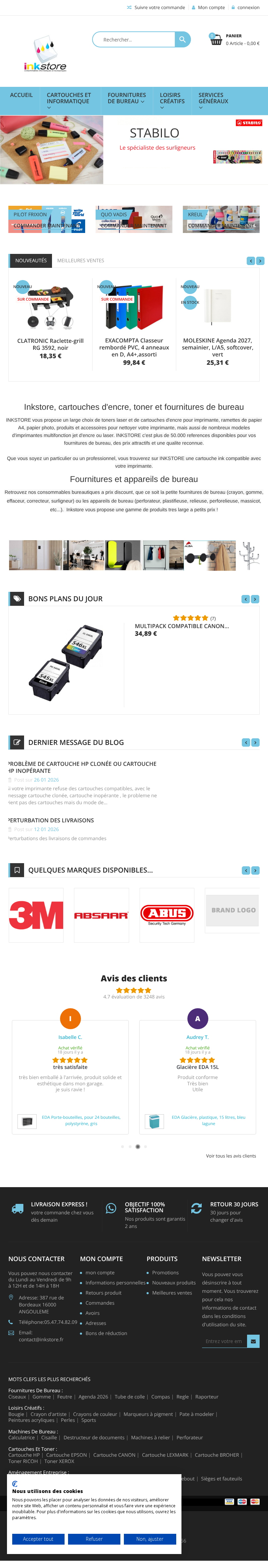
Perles (68, 1420)
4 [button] (145, 1146)
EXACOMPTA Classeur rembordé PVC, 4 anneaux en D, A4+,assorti (134, 347)
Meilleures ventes (80, 260)
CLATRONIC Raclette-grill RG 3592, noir (50, 344)
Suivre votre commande (159, 7)
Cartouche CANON (115, 1455)
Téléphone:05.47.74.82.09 (48, 1322)
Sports (88, 1420)
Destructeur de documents (94, 1437)
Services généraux (213, 98)
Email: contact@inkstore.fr (41, 1336)
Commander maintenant (47, 226)
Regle (183, 1397)
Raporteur (206, 1397)
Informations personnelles (115, 1283)
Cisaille (49, 1437)
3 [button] (137, 1146)
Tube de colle (130, 1397)
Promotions (165, 1273)
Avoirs (92, 1314)
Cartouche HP (24, 1455)
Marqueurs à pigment (148, 1414)
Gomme (41, 1397)
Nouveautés (31, 260)
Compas (160, 1397)
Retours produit (103, 1293)
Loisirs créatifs (172, 98)
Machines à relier (150, 1437)
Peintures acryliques (31, 1420)
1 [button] (122, 1146)
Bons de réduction (106, 1334)
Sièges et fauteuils (221, 1479)
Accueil (21, 95)
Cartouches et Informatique (69, 98)
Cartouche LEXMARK (165, 1455)
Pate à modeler (196, 1414)
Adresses (95, 1324)
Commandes (99, 1303)
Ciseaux (17, 1397)
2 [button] (130, 1146)
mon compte (101, 1259)
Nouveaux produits (174, 1283)
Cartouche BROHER (217, 1455)
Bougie (16, 1414)
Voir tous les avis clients (231, 1156)
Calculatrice (21, 1437)
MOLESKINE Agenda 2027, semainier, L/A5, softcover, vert (217, 347)
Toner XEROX (59, 1461)
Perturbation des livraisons (50, 820)
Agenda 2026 (93, 1397)
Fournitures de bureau (127, 98)
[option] (70, 1071)
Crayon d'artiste (49, 1414)
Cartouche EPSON (66, 1455)
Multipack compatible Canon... (182, 626)
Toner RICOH (23, 1461)
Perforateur (190, 1437)
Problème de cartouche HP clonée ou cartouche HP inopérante (81, 767)
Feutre (64, 1397)
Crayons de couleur (95, 1414)
